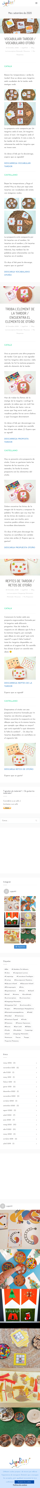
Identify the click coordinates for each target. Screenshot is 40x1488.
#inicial (7, 994)
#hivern (22, 991)
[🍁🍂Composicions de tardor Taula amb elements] (28, 935)
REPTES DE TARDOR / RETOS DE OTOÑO (20, 583)
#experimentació (10, 991)
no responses (28, 597)
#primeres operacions (23, 1023)
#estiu (21, 987)
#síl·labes (28, 1026)
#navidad (8, 1016)
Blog (32, 48)
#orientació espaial (11, 1019)
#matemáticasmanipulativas (14, 1012)
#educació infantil (11, 983)
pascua (18, 1037)
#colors (7, 973)
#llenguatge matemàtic (13, 1001)
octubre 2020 (8, 1101)
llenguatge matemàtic (25, 593)
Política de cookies (20, 1485)
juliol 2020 (7, 1115)
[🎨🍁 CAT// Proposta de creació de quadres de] (12, 935)
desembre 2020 (9, 1091)
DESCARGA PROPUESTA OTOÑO (19, 548)
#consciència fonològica (25, 976)
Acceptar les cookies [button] (24, 1482)
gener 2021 (7, 1087)
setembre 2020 (9, 1106)
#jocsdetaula (27, 994)
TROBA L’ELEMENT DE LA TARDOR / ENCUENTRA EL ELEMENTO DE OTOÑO (20, 315)
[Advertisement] (20, 850)
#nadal (29, 1012)
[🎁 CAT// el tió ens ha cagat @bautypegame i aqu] (12, 903)
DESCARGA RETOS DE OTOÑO (18, 769)
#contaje (8, 980)
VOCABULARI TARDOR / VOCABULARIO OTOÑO (20, 41)
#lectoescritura (25, 998)
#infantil (31, 991)
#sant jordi (18, 1026)
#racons (7, 1026)
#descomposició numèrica (23, 980)
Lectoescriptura (10, 51)
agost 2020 (7, 1110)
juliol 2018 (7, 1144)
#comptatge (9, 976)
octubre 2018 (8, 1139)
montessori (8, 1037)
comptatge (29, 1030)
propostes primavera (12, 1041)
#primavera (8, 1023)
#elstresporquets (10, 987)
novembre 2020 (9, 1096)
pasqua (26, 1037)
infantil (7, 1034)
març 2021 (7, 1077)
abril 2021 (7, 1072)
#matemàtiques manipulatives (24, 1009)
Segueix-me (21, 946)
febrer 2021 (7, 1082)
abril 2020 (7, 1129)
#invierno (16, 994)
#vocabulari (17, 1030)
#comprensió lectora (20, 973)
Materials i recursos (23, 51)
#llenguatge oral (10, 1005)
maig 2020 (7, 1125)
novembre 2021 (9, 1068)
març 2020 (7, 1134)
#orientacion (19, 1016)
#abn (6, 969)
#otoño (24, 1019)
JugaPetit (25, 48)
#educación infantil (26, 983)
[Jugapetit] (20, 3)
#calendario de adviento (20, 969)
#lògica (7, 1009)
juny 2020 (7, 1120)
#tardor (7, 1030)
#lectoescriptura (10, 998)
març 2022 (7, 1063)
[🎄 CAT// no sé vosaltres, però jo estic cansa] (28, 903)
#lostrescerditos (25, 1005)
